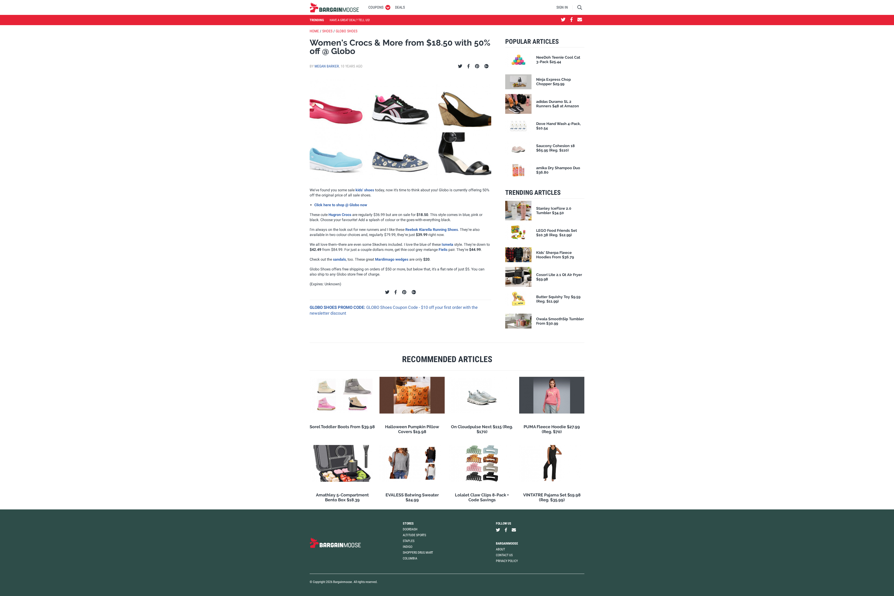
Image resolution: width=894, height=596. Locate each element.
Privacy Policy (507, 561)
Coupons (375, 7)
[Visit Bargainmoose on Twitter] (563, 20)
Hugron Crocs (339, 214)
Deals (400, 7)
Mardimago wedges (391, 259)
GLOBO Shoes (346, 31)
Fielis (443, 249)
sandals (339, 259)
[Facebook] (468, 66)
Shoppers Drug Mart (418, 552)
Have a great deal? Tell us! (350, 20)
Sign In (562, 7)
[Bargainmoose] (334, 7)
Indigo (407, 547)
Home (314, 31)
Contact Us (504, 555)
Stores (408, 523)
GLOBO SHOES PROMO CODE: (338, 307)
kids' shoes (365, 190)
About (500, 549)
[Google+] (486, 66)
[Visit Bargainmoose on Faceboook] (571, 20)
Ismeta (447, 244)
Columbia (410, 558)
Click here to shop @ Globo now (340, 205)
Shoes (327, 31)
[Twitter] (460, 66)
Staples (408, 541)
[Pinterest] (477, 66)
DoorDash (410, 529)
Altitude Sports (414, 535)
